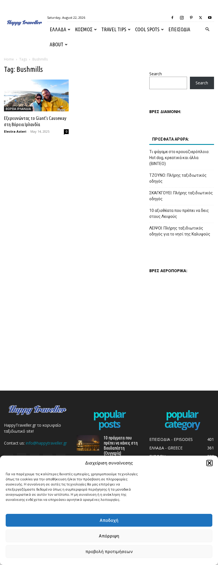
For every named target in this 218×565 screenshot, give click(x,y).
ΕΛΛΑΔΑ (58, 29)
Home (9, 59)
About (56, 44)
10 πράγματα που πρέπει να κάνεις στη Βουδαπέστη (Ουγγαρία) (121, 445)
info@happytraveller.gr (46, 443)
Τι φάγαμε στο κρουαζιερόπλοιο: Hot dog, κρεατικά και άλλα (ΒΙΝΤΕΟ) (179, 157)
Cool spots (147, 29)
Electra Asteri (15, 131)
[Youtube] (210, 18)
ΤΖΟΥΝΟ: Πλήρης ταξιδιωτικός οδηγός (178, 178)
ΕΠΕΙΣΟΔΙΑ (179, 29)
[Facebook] (172, 18)
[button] (209, 463)
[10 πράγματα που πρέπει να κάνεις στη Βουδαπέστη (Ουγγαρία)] (88, 443)
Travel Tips (113, 29)
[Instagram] (181, 18)
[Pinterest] (191, 18)
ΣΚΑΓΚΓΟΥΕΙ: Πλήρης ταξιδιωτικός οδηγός (181, 196)
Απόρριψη (109, 536)
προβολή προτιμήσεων (109, 551)
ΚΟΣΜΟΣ (84, 29)
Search (155, 73)
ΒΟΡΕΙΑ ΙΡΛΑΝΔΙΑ (18, 109)
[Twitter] (200, 18)
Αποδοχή (109, 520)
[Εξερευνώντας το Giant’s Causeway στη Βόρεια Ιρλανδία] (36, 95)
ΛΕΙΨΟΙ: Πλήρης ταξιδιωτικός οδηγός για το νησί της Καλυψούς (179, 231)
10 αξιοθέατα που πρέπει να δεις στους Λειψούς (179, 213)
